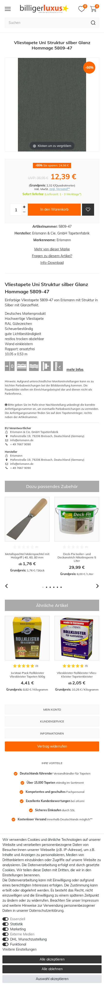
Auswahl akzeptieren (52, 979)
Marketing (18, 929)
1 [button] (43, 587)
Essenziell (17, 919)
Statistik (16, 924)
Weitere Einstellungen (19, 949)
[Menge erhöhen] (24, 207)
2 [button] (46, 587)
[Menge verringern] (24, 212)
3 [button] (50, 587)
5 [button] (57, 587)
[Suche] (93, 22)
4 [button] (53, 587)
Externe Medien (22, 934)
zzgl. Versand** (59, 189)
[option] (27, 535)
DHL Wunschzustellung (28, 939)
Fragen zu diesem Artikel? (52, 256)
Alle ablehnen (52, 969)
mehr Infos (75, 369)
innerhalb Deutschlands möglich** (55, 819)
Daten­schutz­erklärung (46, 910)
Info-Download (52, 263)
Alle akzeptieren (52, 959)
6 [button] (61, 587)
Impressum (90, 900)
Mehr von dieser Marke (52, 249)
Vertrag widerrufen (52, 746)
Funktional (18, 944)
